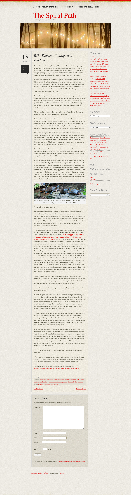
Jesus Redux (100, 78)
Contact (70, 7)
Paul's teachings (96, 91)
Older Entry (38, 389)
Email (36, 438)
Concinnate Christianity (102, 64)
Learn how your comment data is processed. (71, 461)
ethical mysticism (101, 66)
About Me (36, 7)
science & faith (53, 384)
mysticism (92, 88)
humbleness (72, 379)
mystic (108, 86)
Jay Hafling (63, 473)
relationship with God (97, 96)
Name (36, 433)
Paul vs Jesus (104, 91)
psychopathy (96, 93)
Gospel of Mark (94, 71)
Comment (37, 407)
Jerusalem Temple (99, 76)
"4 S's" (92, 57)
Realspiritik (71, 382)
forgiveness (57, 379)
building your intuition (96, 61)
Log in (91, 177)
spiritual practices (95, 101)
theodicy (80, 382)
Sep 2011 (25, 57)
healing (67, 379)
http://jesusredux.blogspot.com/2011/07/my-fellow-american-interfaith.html (56, 368)
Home (97, 7)
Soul (76, 382)
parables (65, 382)
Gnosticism (104, 69)
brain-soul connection (100, 59)
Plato (91, 93)
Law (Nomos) (104, 81)
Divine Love (49, 379)
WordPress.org (94, 184)
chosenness (43, 379)
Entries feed (93, 179)
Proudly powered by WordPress (39, 473)
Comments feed (94, 182)
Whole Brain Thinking (96, 106)
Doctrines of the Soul (84, 7)
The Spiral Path (54, 15)
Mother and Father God (55, 382)
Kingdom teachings (43, 384)
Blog (62, 7)
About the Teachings (50, 7)
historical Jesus (99, 74)
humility (92, 76)
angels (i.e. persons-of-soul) (101, 57)
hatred (62, 379)
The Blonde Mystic (96, 103)
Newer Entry (81, 389)
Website (36, 442)
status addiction (105, 101)
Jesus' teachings (44, 382)
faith (108, 66)
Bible (91, 59)
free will (98, 69)
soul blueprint (107, 98)
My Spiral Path (101, 86)
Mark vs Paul (98, 83)
